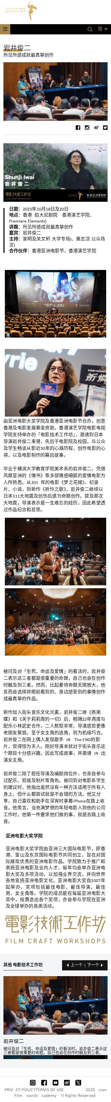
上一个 (77, 965)
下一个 (93, 965)
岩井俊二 (13, 1041)
